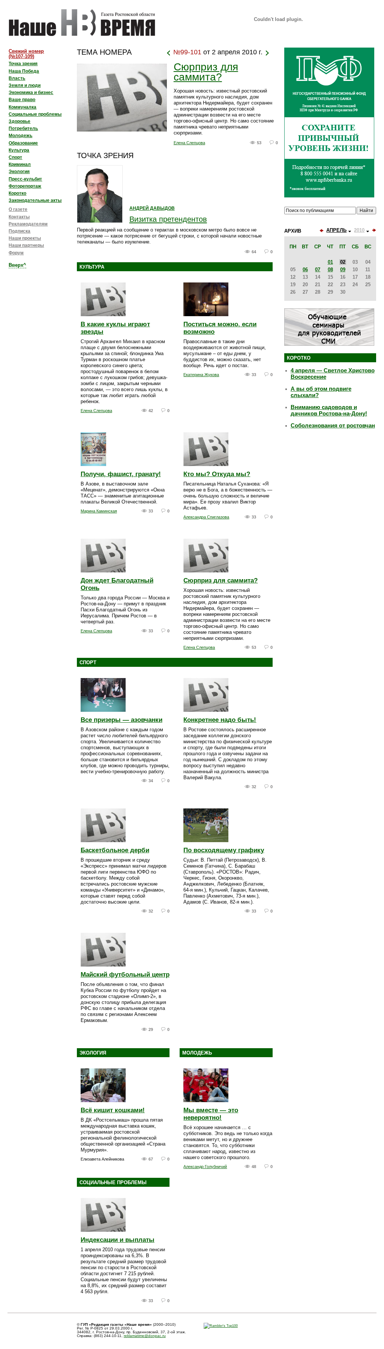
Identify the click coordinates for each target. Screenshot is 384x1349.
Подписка (19, 231)
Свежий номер (26, 53)
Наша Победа (24, 71)
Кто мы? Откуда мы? (216, 474)
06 (305, 269)
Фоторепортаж (25, 186)
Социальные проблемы (113, 1182)
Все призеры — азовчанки (121, 719)
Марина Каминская (99, 511)
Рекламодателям (28, 224)
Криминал (20, 164)
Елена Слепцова (189, 142)
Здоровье (19, 121)
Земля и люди (24, 85)
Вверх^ (17, 265)
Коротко (17, 193)
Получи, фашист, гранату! (121, 474)
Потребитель (23, 128)
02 (342, 262)
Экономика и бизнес (31, 92)
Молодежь (197, 1053)
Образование (23, 143)
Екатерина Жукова (201, 374)
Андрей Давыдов (152, 208)
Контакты (19, 217)
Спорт (88, 662)
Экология (93, 1053)
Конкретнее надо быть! (219, 719)
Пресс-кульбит (25, 179)
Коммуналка (22, 107)
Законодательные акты (35, 200)
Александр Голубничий (205, 1166)
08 (330, 269)
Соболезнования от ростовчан (333, 426)
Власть (17, 78)
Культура (92, 267)
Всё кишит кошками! (113, 1110)
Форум (16, 252)
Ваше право (22, 99)
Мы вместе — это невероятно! (210, 1114)
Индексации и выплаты (117, 1239)
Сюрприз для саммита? (206, 72)
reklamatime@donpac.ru (145, 1336)
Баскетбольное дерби (115, 850)
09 (342, 269)
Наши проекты (25, 238)
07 (317, 269)
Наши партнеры (26, 245)
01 (330, 262)
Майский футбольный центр (125, 974)
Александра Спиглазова (206, 517)
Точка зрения (23, 63)
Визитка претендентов (168, 219)
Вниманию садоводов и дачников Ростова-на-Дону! (329, 410)
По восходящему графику (223, 850)
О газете (18, 209)
